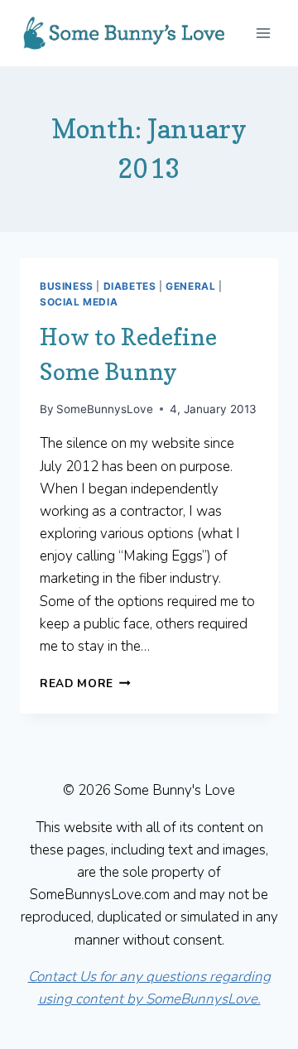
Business (67, 286)
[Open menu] (263, 33)
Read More (85, 683)
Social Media (79, 302)
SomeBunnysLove (104, 409)
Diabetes (129, 286)
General (190, 286)
